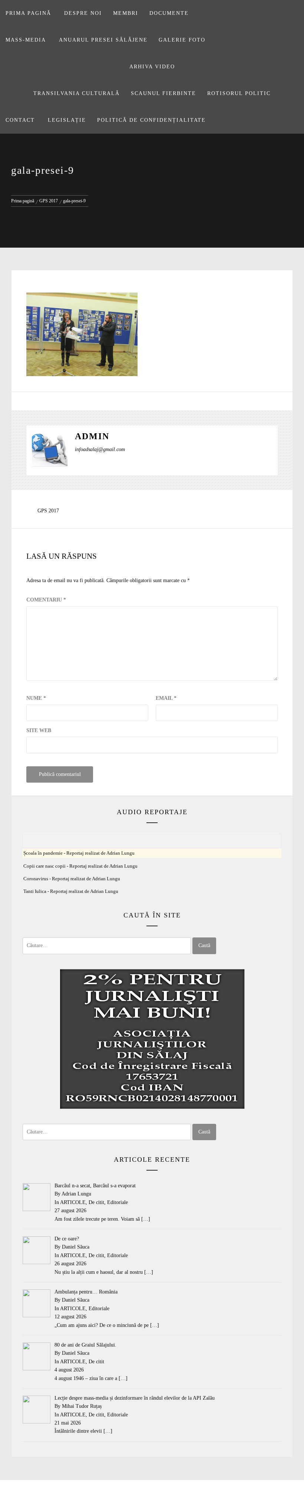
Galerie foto (182, 40)
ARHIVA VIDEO (152, 66)
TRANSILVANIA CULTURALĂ (76, 93)
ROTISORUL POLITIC (239, 93)
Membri (125, 13)
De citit (96, 1202)
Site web (38, 730)
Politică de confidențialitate (151, 120)
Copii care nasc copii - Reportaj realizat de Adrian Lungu (80, 866)
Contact (20, 120)
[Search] (291, 9)
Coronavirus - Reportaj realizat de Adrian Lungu (71, 878)
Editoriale (117, 1202)
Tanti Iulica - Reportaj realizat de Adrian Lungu (70, 891)
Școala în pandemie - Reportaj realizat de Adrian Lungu (79, 853)
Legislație (67, 120)
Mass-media (26, 40)
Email (166, 698)
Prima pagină (28, 13)
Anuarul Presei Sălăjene (103, 40)
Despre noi (83, 13)
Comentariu (46, 600)
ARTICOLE (73, 1202)
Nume (36, 698)
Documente (169, 13)
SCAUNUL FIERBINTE (163, 93)
